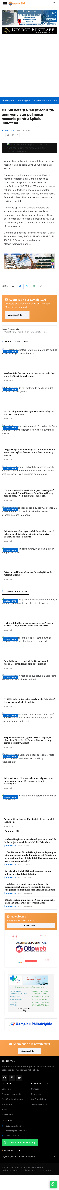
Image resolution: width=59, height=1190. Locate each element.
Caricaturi (6, 1089)
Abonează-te (15, 315)
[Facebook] (3, 135)
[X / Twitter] (8, 135)
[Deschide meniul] (5, 3)
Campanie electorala (11, 1094)
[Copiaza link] (17, 135)
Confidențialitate (38, 1099)
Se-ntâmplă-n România (12, 1099)
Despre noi (36, 1094)
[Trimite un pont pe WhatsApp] (53, 1184)
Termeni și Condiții (39, 1104)
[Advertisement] (29, 65)
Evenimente (7, 1114)
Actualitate (8, 131)
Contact (35, 1089)
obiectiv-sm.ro (12, 1135)
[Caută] (54, 3)
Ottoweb (49, 1170)
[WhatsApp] (13, 135)
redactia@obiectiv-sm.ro (17, 1131)
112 (55, 1156)
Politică (5, 1109)
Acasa (4, 329)
